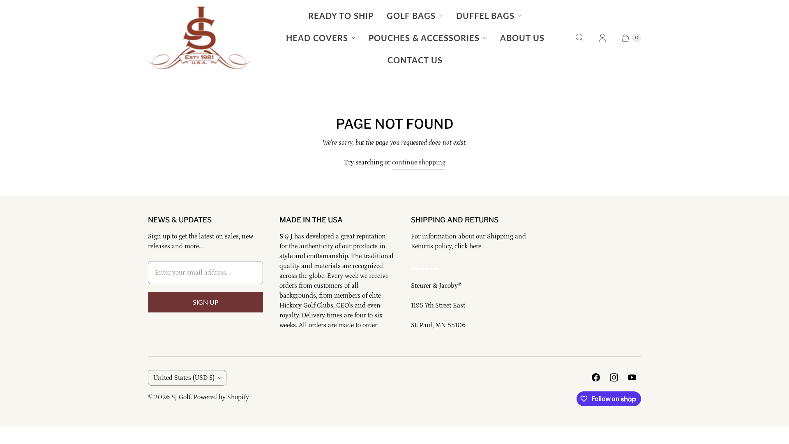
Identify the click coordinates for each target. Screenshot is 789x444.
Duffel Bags (485, 16)
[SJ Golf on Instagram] (614, 377)
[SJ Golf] (199, 38)
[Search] (579, 38)
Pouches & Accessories (424, 38)
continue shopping (418, 162)
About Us (522, 38)
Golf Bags (411, 16)
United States (184, 378)
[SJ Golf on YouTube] (632, 377)
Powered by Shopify (221, 397)
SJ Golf (181, 397)
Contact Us (415, 60)
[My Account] (602, 38)
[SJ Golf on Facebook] (596, 377)
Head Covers (317, 38)
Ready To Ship (341, 16)
